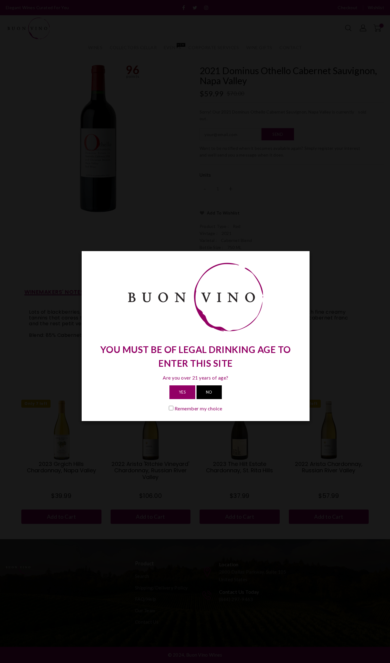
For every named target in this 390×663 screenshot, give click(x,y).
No (209, 392)
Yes (182, 392)
